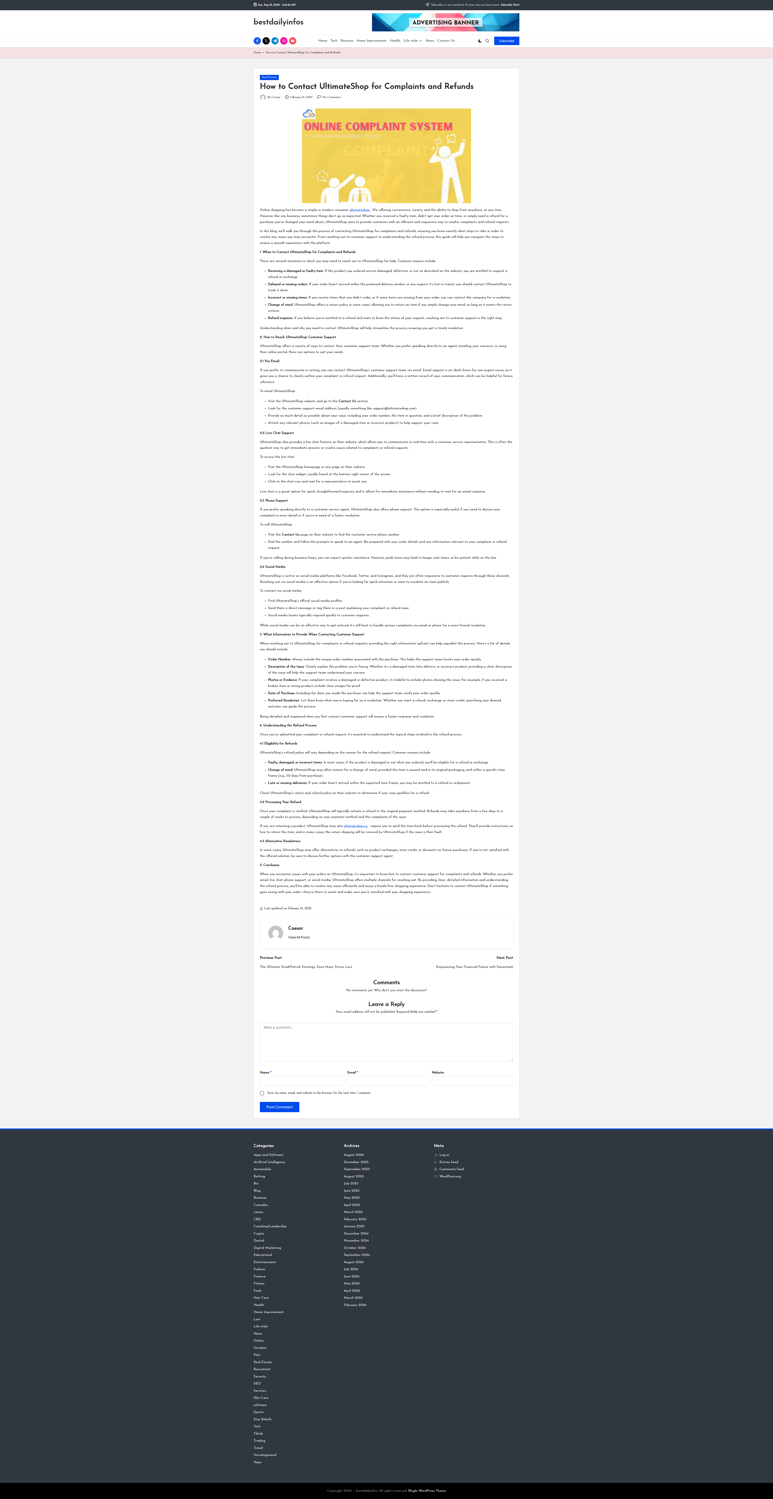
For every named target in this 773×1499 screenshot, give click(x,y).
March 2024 (353, 1298)
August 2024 (354, 1262)
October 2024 (355, 1248)
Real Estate (269, 77)
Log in (444, 1155)
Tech (257, 1426)
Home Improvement (269, 1312)
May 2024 (352, 1283)
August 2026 (354, 1155)
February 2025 (355, 1219)
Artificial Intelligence (269, 1162)
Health (259, 1305)
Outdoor (260, 1348)
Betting (259, 1176)
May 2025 (352, 1198)
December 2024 (356, 1233)
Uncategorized (265, 1455)
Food (257, 1291)
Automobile (262, 1169)
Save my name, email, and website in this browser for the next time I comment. (319, 1093)
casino (258, 1212)
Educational (263, 1255)
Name (266, 1072)
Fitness (259, 1283)
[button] (506, 41)
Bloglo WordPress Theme (427, 1491)
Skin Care (261, 1398)
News (258, 1333)
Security (260, 1376)
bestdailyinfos (279, 22)
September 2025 (357, 1169)
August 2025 (354, 1176)
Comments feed (451, 1169)
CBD (257, 1219)
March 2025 (353, 1212)
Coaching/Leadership (270, 1226)
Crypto (259, 1233)
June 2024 (352, 1276)
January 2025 (354, 1226)
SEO (257, 1383)
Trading (259, 1440)
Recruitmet (262, 1369)
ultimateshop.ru (356, 826)
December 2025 (356, 1162)
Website (438, 1072)
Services (260, 1391)
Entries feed (448, 1162)
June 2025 (352, 1190)
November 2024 (356, 1240)
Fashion (259, 1269)
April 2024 (352, 1291)
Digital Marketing (267, 1248)
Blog (257, 1190)
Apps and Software (268, 1155)
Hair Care (261, 1298)
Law (257, 1319)
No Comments (331, 97)
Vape (257, 1462)
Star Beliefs (263, 1419)
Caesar (295, 928)
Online (259, 1340)
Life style (261, 1326)
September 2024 (357, 1255)
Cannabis (261, 1205)
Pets (257, 1355)
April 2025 (352, 1205)
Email (352, 1072)
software (260, 1405)
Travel (258, 1448)
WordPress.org (450, 1176)
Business (260, 1198)
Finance (260, 1276)
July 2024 (351, 1269)
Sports (259, 1412)
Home (257, 52)
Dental (259, 1240)
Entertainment (265, 1262)
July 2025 (351, 1183)
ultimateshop (360, 210)
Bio (256, 1183)
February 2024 (355, 1305)
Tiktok (258, 1433)
